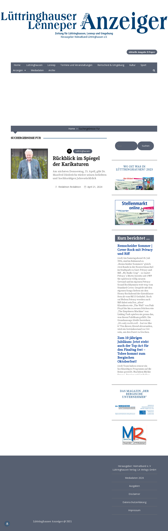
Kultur (132, 65)
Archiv (52, 70)
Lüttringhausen (34, 65)
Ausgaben (134, 485)
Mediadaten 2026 (134, 477)
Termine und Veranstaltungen (76, 65)
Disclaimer (134, 494)
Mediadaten (37, 70)
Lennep (51, 65)
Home (17, 65)
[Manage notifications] (7, 523)
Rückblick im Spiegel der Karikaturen (76, 161)
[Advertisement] (84, 98)
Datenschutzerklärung (134, 502)
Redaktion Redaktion (69, 186)
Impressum (134, 510)
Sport (144, 65)
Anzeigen (18, 70)
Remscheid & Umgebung (110, 65)
